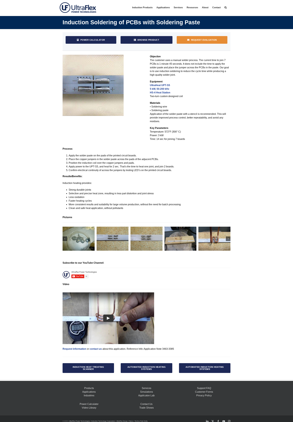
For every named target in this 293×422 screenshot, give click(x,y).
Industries (89, 395)
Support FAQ (204, 388)
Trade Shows (146, 407)
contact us (96, 349)
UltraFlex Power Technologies (79, 421)
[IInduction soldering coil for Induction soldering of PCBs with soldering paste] (181, 239)
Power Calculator (89, 404)
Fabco (131, 421)
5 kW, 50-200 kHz (159, 89)
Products (89, 388)
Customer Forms (204, 392)
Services (146, 388)
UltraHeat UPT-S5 (160, 85)
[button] (225, 7)
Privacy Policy (204, 395)
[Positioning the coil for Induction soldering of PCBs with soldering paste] (214, 239)
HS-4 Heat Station (160, 92)
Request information (74, 349)
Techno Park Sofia (141, 421)
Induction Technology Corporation (103, 421)
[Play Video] (108, 318)
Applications (89, 392)
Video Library (89, 407)
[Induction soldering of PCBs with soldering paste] (79, 239)
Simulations (146, 392)
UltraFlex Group (121, 421)
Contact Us (146, 404)
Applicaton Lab (146, 395)
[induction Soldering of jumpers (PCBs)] (113, 239)
